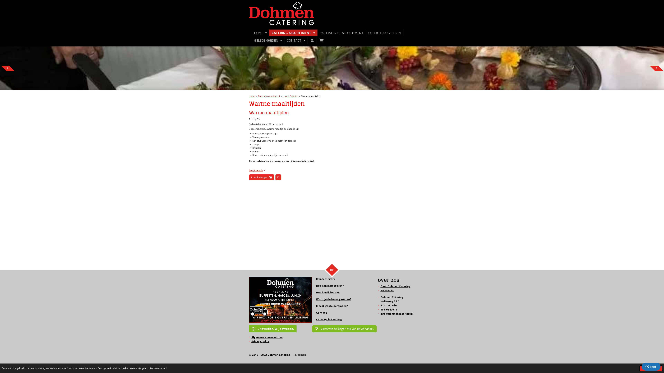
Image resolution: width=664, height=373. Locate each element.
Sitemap (300, 354)
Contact (321, 312)
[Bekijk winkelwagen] (321, 40)
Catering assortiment (269, 96)
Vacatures (387, 290)
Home (252, 96)
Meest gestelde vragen (331, 306)
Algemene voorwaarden (267, 337)
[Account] (312, 40)
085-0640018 (388, 309)
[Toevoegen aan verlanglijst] (278, 177)
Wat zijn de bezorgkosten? (333, 299)
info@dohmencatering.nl (396, 313)
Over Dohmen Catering (395, 286)
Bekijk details (256, 170)
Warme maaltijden (310, 96)
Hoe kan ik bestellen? (330, 285)
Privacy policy (260, 341)
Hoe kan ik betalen (328, 292)
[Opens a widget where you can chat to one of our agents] (651, 367)
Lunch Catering (290, 96)
